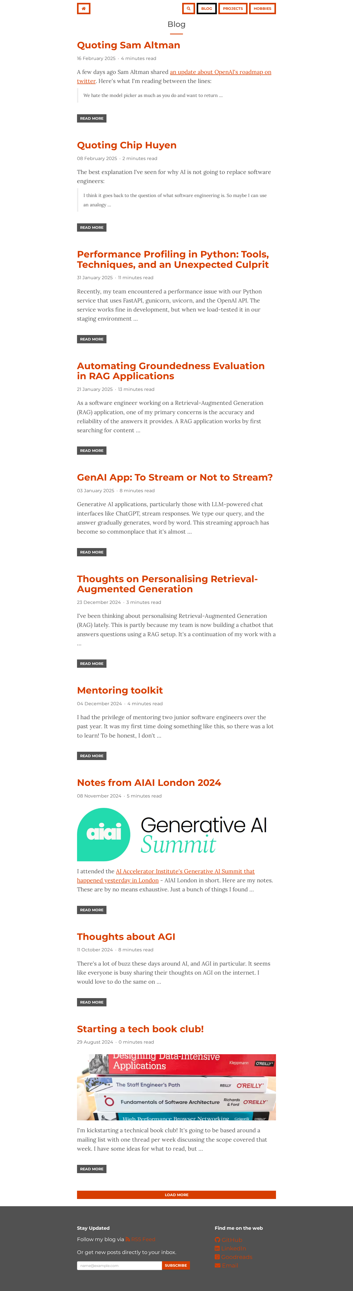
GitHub (231, 1239)
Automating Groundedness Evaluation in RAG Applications (171, 371)
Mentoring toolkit (120, 690)
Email (229, 1265)
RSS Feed (142, 1239)
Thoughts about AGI (126, 936)
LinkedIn (233, 1248)
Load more (176, 1195)
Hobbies (262, 8)
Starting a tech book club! (140, 1029)
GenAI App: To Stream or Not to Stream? (175, 477)
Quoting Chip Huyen (127, 145)
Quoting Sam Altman (128, 45)
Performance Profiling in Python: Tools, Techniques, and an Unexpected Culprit (173, 259)
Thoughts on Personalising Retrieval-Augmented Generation (167, 584)
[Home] (83, 8)
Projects (233, 8)
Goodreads (236, 1257)
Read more (91, 118)
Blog (206, 8)
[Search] (188, 8)
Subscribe (176, 1265)
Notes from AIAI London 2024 (149, 782)
